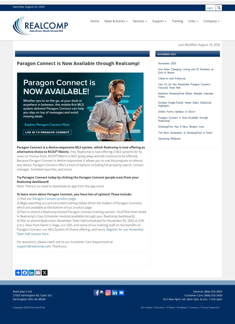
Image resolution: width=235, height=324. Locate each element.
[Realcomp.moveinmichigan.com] (40, 25)
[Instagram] (108, 292)
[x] (102, 292)
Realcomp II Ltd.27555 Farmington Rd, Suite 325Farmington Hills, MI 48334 (32, 295)
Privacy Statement (210, 307)
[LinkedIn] (115, 292)
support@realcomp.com (34, 246)
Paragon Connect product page (54, 199)
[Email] (121, 292)
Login (209, 8)
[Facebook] (97, 292)
